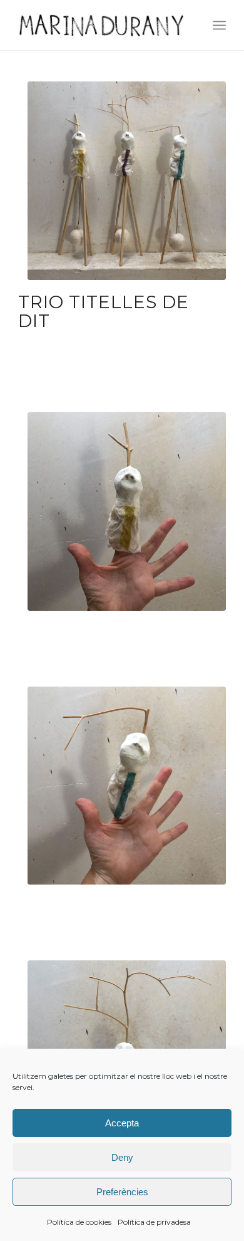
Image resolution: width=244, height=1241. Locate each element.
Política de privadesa (154, 1222)
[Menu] (219, 25)
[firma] (101, 25)
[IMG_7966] (127, 786)
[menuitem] (219, 25)
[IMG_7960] (127, 180)
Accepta (122, 1123)
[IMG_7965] (127, 511)
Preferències (122, 1191)
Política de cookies (79, 1222)
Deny (122, 1157)
